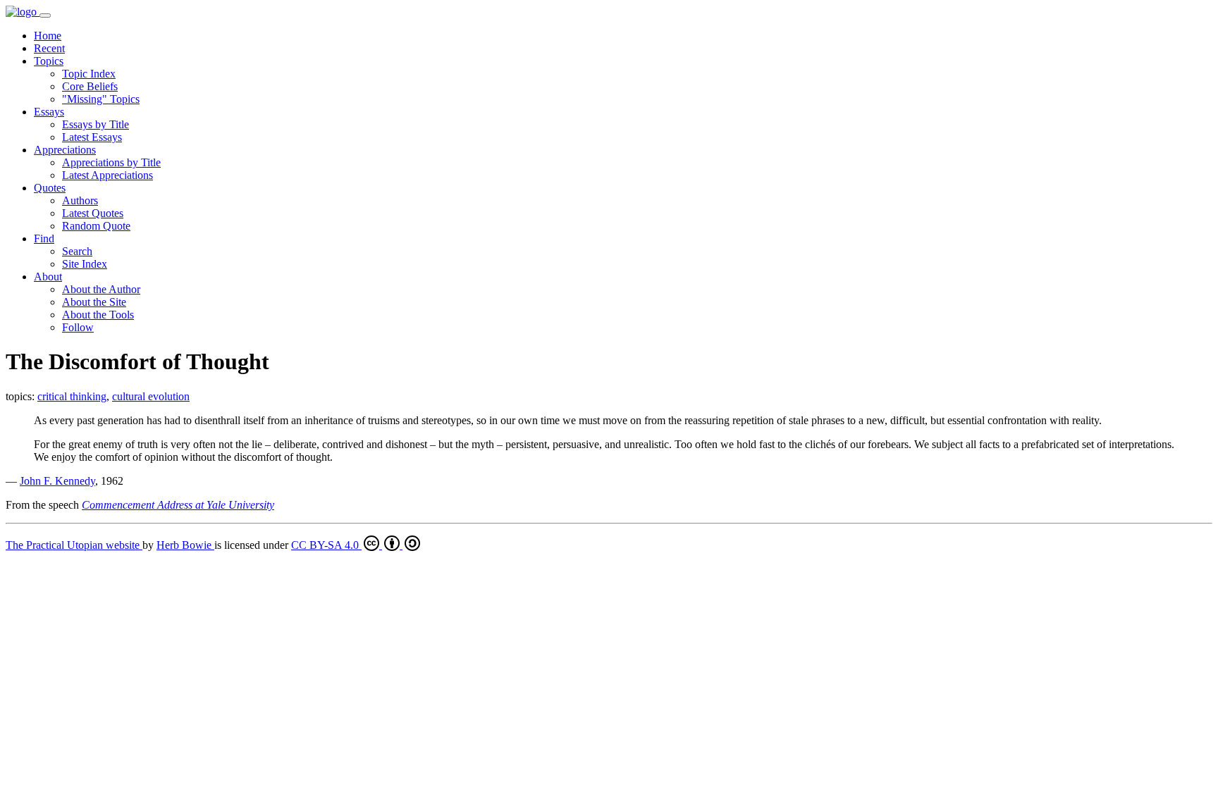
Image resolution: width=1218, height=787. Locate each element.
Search (77, 251)
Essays (49, 112)
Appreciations (65, 150)
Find (44, 238)
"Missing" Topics (101, 99)
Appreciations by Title (111, 162)
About (48, 277)
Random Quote (96, 226)
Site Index (84, 264)
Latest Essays (92, 137)
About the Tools (98, 315)
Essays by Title (95, 124)
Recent (49, 48)
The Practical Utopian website (74, 545)
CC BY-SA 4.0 (326, 545)
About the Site (94, 302)
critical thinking (71, 396)
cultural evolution (151, 396)
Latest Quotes (92, 213)
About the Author (101, 289)
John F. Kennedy (57, 481)
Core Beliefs (90, 86)
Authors (80, 200)
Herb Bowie (185, 545)
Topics (48, 61)
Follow (78, 327)
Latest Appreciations (107, 175)
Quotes (50, 188)
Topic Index (89, 74)
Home (47, 36)
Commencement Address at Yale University (178, 505)
